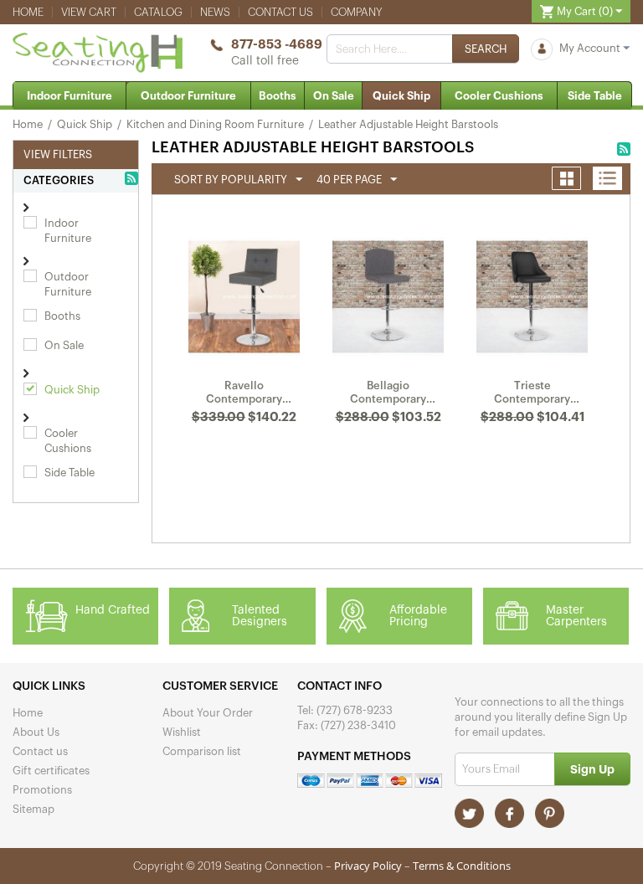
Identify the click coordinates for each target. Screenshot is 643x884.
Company (357, 12)
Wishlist (181, 732)
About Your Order (207, 712)
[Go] (592, 769)
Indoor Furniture (69, 95)
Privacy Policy (368, 865)
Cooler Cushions (499, 95)
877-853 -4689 (276, 45)
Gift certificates (51, 770)
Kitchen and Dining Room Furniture (215, 124)
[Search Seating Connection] (485, 48)
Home (28, 12)
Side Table (595, 95)
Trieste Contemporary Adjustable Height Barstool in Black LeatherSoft (532, 392)
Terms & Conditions (462, 865)
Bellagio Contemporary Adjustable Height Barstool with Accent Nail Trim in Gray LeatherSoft (388, 392)
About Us (36, 732)
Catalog (158, 12)
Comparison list (201, 751)
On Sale (333, 95)
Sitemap (33, 809)
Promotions (42, 789)
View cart (88, 12)
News (215, 12)
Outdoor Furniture (188, 95)
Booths (277, 95)
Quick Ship (401, 95)
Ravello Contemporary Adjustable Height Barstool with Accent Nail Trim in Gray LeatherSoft (244, 392)
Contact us (280, 12)
